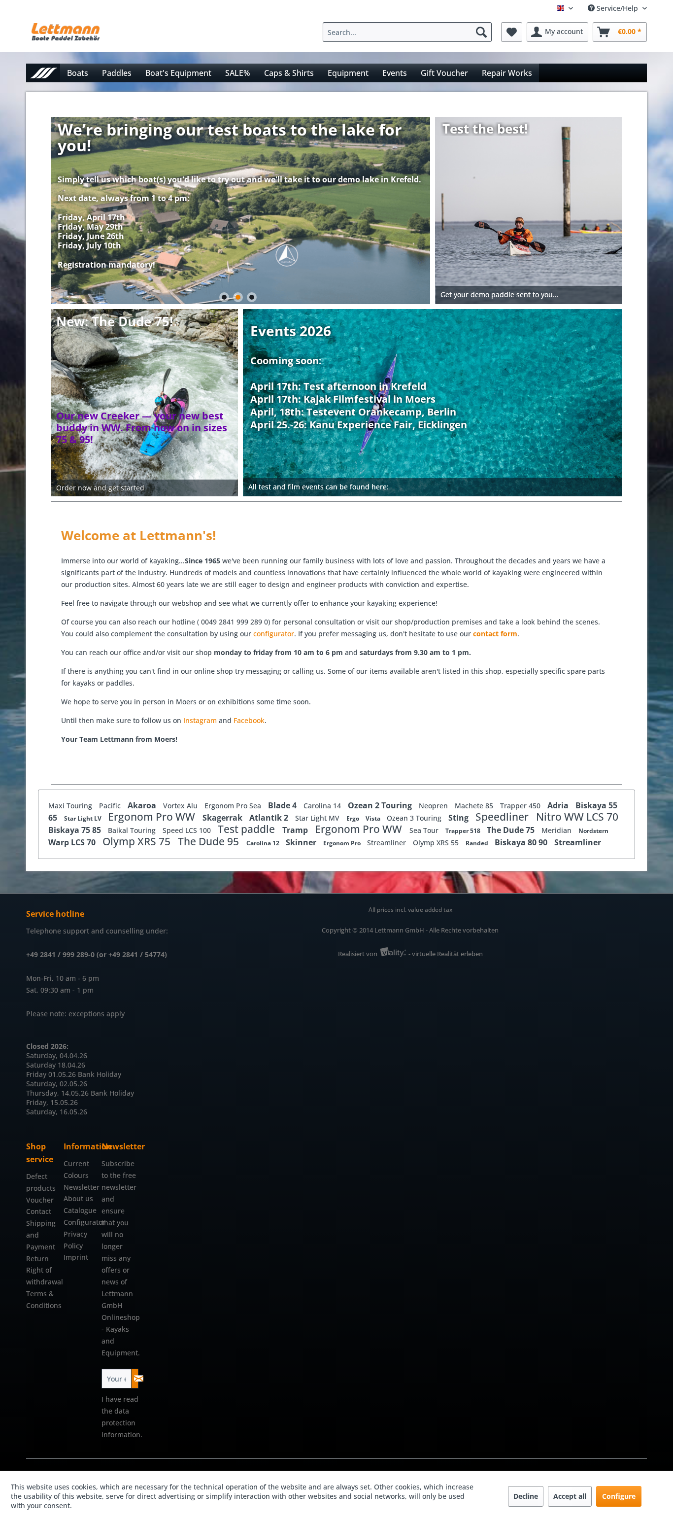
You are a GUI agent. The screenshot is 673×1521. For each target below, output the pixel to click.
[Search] (481, 32)
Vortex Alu (181, 805)
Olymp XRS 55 (437, 842)
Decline (525, 1496)
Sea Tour (424, 830)
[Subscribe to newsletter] (134, 1378)
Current (76, 1163)
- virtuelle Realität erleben (445, 953)
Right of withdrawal (42, 1275)
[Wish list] (511, 32)
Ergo (353, 818)
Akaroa (143, 805)
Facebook (249, 720)
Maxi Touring (71, 805)
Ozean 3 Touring (415, 818)
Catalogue (80, 1210)
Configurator (80, 1222)
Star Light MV (318, 818)
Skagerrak (223, 817)
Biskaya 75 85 (75, 830)
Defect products (41, 1182)
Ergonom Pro (342, 843)
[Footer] (433, 487)
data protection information (120, 1422)
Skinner (302, 842)
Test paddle (247, 829)
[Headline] (358, 373)
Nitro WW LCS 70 (577, 817)
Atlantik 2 (269, 817)
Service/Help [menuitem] (617, 8)
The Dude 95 (209, 841)
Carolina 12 (263, 843)
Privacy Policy (75, 1239)
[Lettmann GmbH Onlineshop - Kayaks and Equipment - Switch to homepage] (65, 34)
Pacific (111, 805)
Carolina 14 (323, 805)
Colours (76, 1175)
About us (78, 1198)
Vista (374, 818)
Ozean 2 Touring (381, 805)
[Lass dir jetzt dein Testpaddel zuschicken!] (529, 210)
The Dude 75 (512, 830)
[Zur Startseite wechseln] (43, 72)
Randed (478, 843)
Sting (459, 817)
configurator (273, 633)
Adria (559, 805)
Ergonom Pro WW (153, 817)
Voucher (40, 1200)
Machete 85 (475, 805)
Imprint (76, 1257)
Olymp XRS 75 (137, 841)
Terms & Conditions (42, 1299)
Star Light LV (83, 818)
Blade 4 (283, 805)
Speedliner (503, 817)
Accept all (569, 1496)
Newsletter (80, 1187)
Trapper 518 (463, 831)
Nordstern (593, 831)
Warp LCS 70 (73, 842)
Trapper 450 (521, 805)
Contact (38, 1211)
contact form (495, 633)
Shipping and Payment (41, 1234)
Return (37, 1258)
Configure (619, 1496)
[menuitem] (410, 32)
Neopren (434, 805)
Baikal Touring (133, 830)
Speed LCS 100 (188, 830)
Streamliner (387, 842)
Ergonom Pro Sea (233, 805)
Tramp (296, 830)
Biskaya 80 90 (522, 842)
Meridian (557, 830)
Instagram (201, 720)
